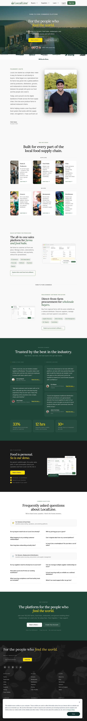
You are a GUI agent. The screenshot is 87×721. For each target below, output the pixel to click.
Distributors (34, 682)
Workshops (62, 682)
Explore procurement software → (53, 328)
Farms (5, 677)
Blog (60, 679)
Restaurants (34, 679)
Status (60, 689)
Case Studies (6, 692)
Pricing (5, 689)
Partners (61, 684)
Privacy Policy (71, 709)
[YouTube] (20, 667)
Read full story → (36, 379)
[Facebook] (4, 667)
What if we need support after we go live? (58, 580)
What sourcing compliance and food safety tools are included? (25, 579)
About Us (61, 677)
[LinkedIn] (12, 667)
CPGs (4, 684)
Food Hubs (6, 679)
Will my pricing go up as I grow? (55, 531)
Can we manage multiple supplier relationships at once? (61, 565)
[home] (20, 3)
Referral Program (63, 687)
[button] (34, 3)
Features (5, 687)
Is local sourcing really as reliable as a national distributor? (60, 573)
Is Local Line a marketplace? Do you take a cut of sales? (61, 544)
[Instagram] (8, 667)
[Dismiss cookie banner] (79, 702)
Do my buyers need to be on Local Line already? (25, 531)
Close (73, 714)
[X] (16, 667)
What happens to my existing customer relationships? (22, 538)
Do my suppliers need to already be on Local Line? (25, 565)
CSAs (4, 682)
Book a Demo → (35, 40)
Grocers (33, 677)
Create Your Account (51, 40)
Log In (64, 3)
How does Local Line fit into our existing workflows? (22, 571)
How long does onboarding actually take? (23, 545)
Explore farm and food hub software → (22, 273)
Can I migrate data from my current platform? (60, 537)
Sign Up (71, 3)
